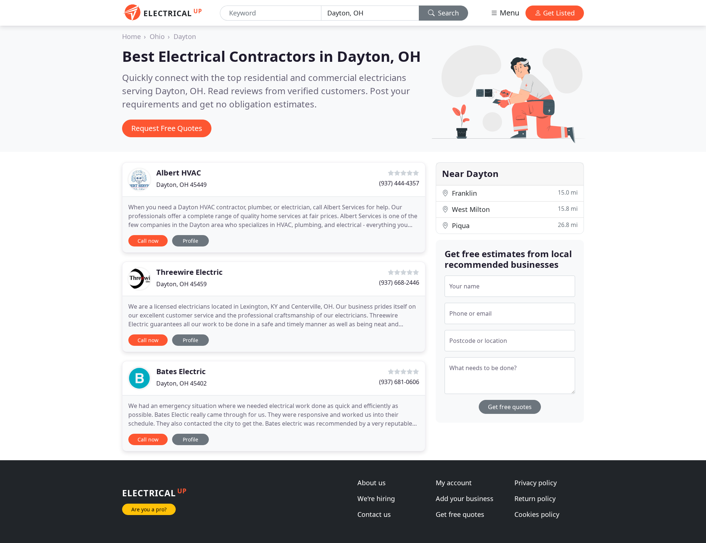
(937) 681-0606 (399, 382)
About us (371, 482)
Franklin (514, 193)
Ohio (157, 36)
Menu (508, 13)
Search (447, 12)
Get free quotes (510, 407)
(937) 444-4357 (399, 183)
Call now (148, 240)
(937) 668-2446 (399, 282)
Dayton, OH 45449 (181, 185)
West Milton (514, 209)
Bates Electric (181, 371)
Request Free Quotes (166, 128)
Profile (190, 240)
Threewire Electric (189, 272)
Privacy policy (535, 482)
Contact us (374, 514)
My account (454, 482)
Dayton (185, 36)
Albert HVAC (178, 173)
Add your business (464, 498)
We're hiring (376, 498)
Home (131, 36)
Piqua (514, 225)
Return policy (535, 498)
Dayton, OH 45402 (181, 383)
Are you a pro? (149, 509)
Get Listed (558, 12)
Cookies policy (536, 514)
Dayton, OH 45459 (181, 284)
